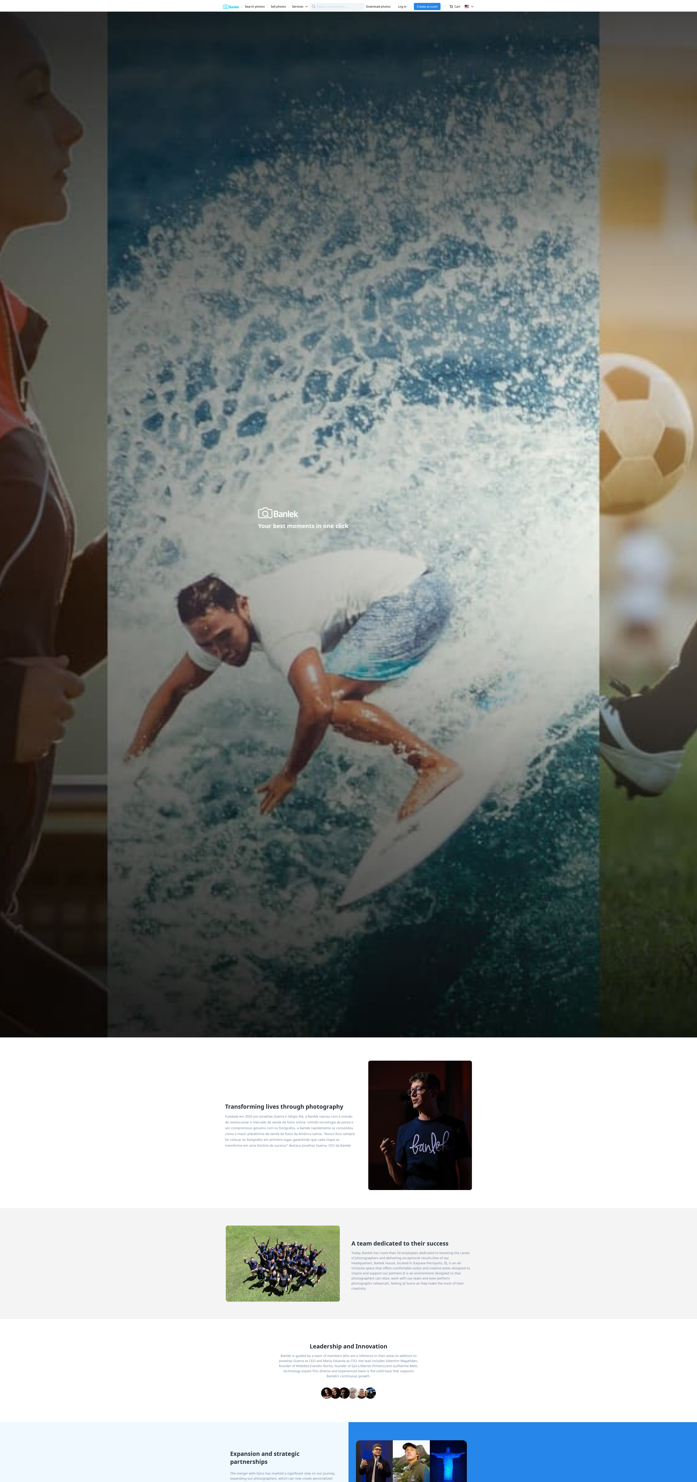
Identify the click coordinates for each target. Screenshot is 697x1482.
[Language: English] (469, 6)
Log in (402, 7)
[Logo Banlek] (231, 6)
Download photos (378, 7)
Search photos (255, 7)
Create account (427, 7)
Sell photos (278, 7)
